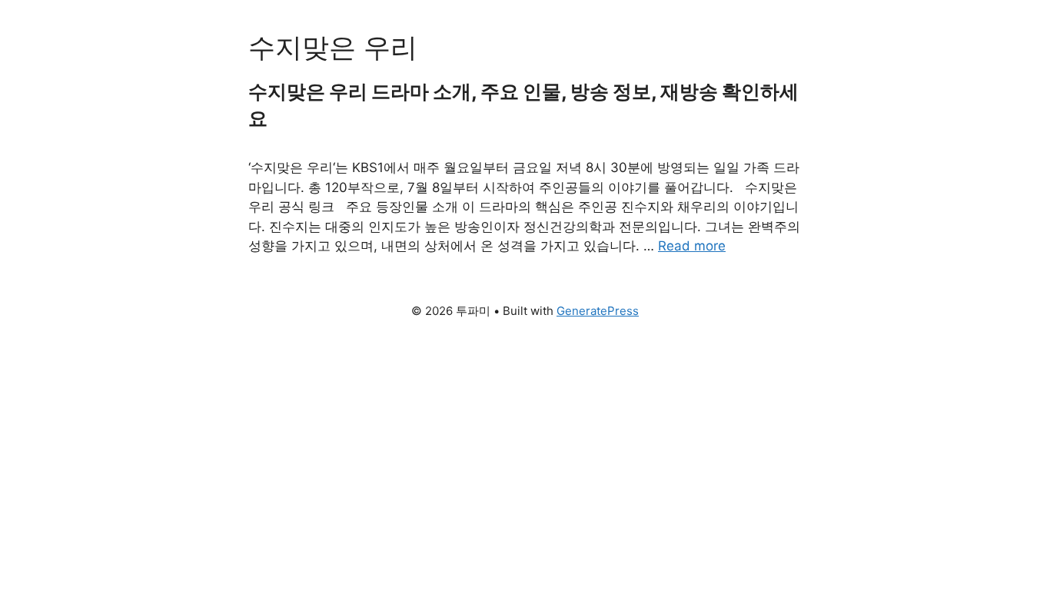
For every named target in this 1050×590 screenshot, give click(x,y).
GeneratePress (598, 310)
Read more (692, 246)
